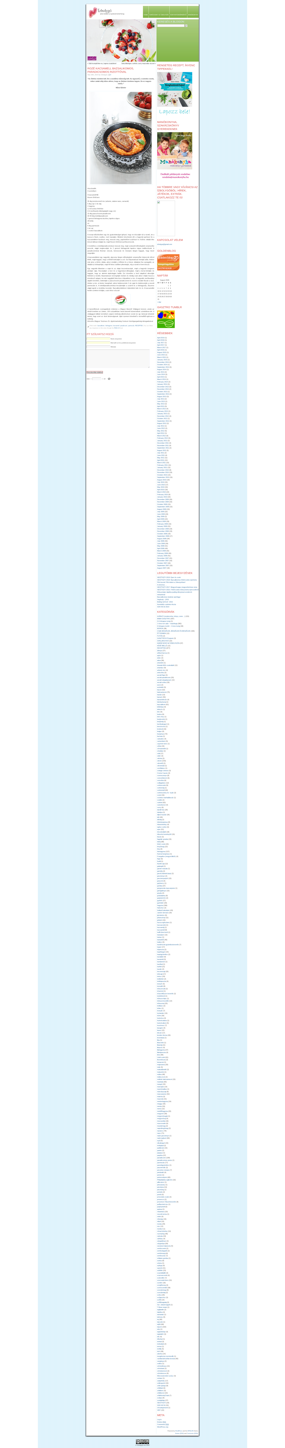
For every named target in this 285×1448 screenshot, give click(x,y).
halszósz (160, 908)
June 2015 (161, 355)
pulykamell (161, 1207)
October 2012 (162, 418)
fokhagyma (108, 325)
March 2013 (161, 409)
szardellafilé (161, 1273)
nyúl (158, 1141)
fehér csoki (161, 844)
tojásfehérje (161, 1332)
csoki (159, 795)
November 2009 (163, 502)
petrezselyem (162, 1177)
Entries (161, 1422)
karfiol (159, 966)
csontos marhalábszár (165, 797)
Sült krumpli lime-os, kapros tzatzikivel (102, 63)
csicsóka (160, 780)
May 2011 (160, 458)
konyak (160, 1011)
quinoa (159, 1209)
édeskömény (162, 824)
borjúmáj (160, 721)
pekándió (160, 1172)
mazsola (160, 1099)
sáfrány (160, 1239)
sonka (159, 1260)
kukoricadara (162, 1020)
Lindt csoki (161, 1057)
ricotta (159, 1224)
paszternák (161, 1167)
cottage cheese (162, 770)
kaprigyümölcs (162, 954)
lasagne (160, 1028)
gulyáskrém (161, 898)
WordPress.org (162, 1427)
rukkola (160, 1236)
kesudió (160, 986)
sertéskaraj (161, 1253)
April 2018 (160, 340)
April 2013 (160, 406)
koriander (160, 1013)
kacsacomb (161, 925)
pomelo (159, 1192)
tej (158, 1319)
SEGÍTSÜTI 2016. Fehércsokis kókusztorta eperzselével (177, 590)
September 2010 (163, 477)
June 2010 (161, 485)
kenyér (159, 984)
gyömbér (160, 903)
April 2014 (160, 377)
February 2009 (162, 524)
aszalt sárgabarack (164, 680)
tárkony (160, 1317)
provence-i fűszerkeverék (166, 1202)
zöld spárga (161, 1386)
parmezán (131, 325)
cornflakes (161, 768)
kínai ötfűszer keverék (165, 993)
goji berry (160, 883)
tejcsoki (160, 1322)
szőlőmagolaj (162, 1302)
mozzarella (161, 1121)
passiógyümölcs (163, 1165)
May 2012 (160, 431)
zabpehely (161, 1381)
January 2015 (162, 360)
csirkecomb (161, 785)
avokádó (160, 687)
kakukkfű (160, 940)
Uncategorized (162, 1407)
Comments (163, 1424)
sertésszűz (161, 1256)
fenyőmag (160, 846)
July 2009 (160, 511)
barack (159, 697)
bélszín (159, 709)
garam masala (162, 868)
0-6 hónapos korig (163, 621)
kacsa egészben (163, 922)
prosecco (160, 1199)
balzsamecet (161, 692)
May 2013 (160, 404)
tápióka (159, 1312)
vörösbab (160, 1368)
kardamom (161, 962)
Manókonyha (193, 15)
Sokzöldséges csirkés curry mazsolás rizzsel (137, 63)
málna (159, 1074)
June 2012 (161, 428)
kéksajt (159, 974)
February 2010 (162, 494)
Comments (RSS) (192, 1433)
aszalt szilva (161, 682)
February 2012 (162, 438)
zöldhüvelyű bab (163, 1395)
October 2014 (162, 364)
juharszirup (161, 917)
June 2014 (161, 374)
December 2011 (163, 443)
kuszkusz (160, 1025)
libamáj (159, 1045)
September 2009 (163, 507)
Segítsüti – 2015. (163, 599)
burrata (159, 736)
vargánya (160, 1361)
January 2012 (162, 440)
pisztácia (160, 1187)
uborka (159, 1354)
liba (158, 1040)
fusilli (159, 861)
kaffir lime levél (162, 932)
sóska (159, 1263)
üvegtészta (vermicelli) (165, 1356)
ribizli (159, 1221)
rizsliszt (160, 1229)
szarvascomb (162, 1275)
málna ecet (161, 1077)
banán (159, 695)
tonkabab (160, 1344)
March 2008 (161, 551)
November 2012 (163, 416)
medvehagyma (162, 1101)
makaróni (160, 1072)
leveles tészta (162, 1035)
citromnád (160, 766)
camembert (161, 741)
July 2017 (160, 342)
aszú (159, 685)
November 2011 (163, 445)
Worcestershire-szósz (165, 1376)
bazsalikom (101, 325)
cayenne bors (162, 744)
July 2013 (160, 399)
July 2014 (160, 372)
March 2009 (161, 521)
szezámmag (161, 1290)
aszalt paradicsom (163, 677)
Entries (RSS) (179, 1433)
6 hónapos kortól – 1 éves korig (168, 626)
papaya (160, 1153)
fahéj (159, 842)
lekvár (159, 1033)
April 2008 (160, 548)
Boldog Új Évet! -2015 (165, 602)
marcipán (160, 1087)
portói (159, 1194)
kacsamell (116, 325)
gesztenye (161, 876)
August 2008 (161, 538)
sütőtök (160, 1270)
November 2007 (163, 560)
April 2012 (160, 433)
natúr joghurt (161, 1138)
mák (158, 1067)
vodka (159, 1363)
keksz (159, 976)
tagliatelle (160, 1309)
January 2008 (162, 556)
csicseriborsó (162, 778)
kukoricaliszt (161, 1023)
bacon (159, 690)
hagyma (160, 905)
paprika (160, 1155)
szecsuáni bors (162, 1280)
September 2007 (163, 565)
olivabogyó (161, 1143)
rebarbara (160, 1211)
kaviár (159, 969)
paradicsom (123, 325)
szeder (159, 1283)
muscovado (161, 1123)
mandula (160, 1082)
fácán (159, 837)
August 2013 (161, 396)
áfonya (159, 650)
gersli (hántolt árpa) (164, 873)
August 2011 (161, 450)
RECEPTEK (139, 325)
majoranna (161, 1064)
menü (159, 1109)
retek (159, 1216)
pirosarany (161, 1185)
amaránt (160, 663)
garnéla (160, 871)
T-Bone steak (162, 1307)
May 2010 (160, 487)
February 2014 (162, 382)
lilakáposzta (161, 1052)
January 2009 (162, 526)
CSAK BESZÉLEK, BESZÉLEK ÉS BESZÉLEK (173, 631)
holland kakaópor (163, 910)
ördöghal (160, 1145)
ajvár (159, 655)
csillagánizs (161, 783)
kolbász (160, 1006)
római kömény (162, 1231)
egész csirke (162, 827)
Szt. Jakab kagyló (163, 1305)
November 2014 (163, 362)
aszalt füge (161, 675)
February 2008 (162, 553)
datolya (159, 812)
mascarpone (161, 1094)
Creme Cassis (162, 773)
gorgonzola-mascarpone (166, 888)
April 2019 (160, 338)
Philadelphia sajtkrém (164, 1180)
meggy (159, 1104)
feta (158, 849)
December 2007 (163, 558)
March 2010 (161, 492)
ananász (160, 668)
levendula (160, 1038)
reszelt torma (162, 1214)
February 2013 (162, 411)
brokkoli (160, 729)
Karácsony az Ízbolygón (159, 15)
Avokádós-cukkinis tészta (166, 604)
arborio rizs (161, 670)
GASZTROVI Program (165, 638)
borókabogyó (162, 724)
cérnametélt (161, 748)
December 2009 (163, 499)
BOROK (160, 628)
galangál (160, 866)
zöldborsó (160, 1393)
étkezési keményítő (164, 834)
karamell (160, 959)
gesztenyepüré (162, 878)
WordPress (178, 1431)
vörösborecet (162, 1371)
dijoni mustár (161, 815)
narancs (160, 1131)
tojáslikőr (160, 1334)
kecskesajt (161, 971)
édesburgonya (162, 822)
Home (146, 15)
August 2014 (161, 369)
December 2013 (163, 387)
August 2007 (161, 568)
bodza (159, 714)
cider (159, 756)
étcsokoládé (161, 832)
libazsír (159, 1047)
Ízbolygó (104, 10)
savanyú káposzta (164, 1246)
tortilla (159, 1349)
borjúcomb (161, 719)
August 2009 (161, 509)
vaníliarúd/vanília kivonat (166, 1358)
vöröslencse (161, 1373)
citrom (159, 761)
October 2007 (162, 563)
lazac (159, 1030)
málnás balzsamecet (164, 1079)
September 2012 (163, 421)
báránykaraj (161, 702)
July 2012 (160, 426)
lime (158, 1055)
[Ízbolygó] (166, 235)
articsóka (160, 672)
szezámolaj (161, 1292)
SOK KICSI (161, 1405)
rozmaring (160, 1234)
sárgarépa (161, 1243)
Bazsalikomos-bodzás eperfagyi (168, 597)
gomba (159, 886)
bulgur (159, 731)
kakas (159, 937)
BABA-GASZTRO (163, 619)
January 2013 (162, 413)
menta (159, 1106)
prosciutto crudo (163, 1197)
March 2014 (161, 379)
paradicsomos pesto (164, 1160)
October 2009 (162, 504)
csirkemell (160, 790)
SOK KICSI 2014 (163, 607)
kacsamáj (160, 927)
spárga (159, 1265)
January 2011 (162, 467)
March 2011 (161, 462)
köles (159, 1008)
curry (159, 807)
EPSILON (191, 1431)
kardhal (160, 964)
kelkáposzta (161, 981)
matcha (160, 1096)
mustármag (161, 1126)
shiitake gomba (162, 1258)
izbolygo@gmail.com (164, 244)
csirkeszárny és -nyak (165, 793)
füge (158, 859)
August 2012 (161, 423)
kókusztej (160, 1003)
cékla (159, 746)
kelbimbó (160, 979)
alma (159, 660)
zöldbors (160, 1390)
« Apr (159, 302)
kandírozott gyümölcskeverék (168, 944)
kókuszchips (161, 998)
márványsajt (161, 1091)
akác (159, 658)
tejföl (158, 1324)
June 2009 (161, 514)
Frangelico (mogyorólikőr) (166, 856)
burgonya (160, 734)
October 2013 (162, 391)
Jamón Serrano (162, 913)
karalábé (160, 957)
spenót (159, 1268)
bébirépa (160, 707)
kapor (159, 947)
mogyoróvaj (161, 1118)
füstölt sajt (160, 864)
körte (159, 1015)
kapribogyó (161, 952)
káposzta (160, 949)
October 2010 (162, 475)
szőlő (159, 1300)
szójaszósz (161, 1297)
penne (159, 1175)
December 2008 (163, 529)
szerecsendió (162, 1288)
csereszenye (162, 775)
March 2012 (161, 436)
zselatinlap (161, 1400)
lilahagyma (161, 1050)
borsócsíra (161, 726)
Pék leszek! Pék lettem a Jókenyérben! (171, 582)
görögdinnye (161, 891)
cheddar (160, 751)
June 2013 (161, 401)
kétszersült (161, 989)
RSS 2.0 (116, 328)
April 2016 (160, 350)
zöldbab (160, 1388)
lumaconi (160, 1062)
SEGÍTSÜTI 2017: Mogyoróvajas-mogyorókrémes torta (177, 587)
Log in (159, 1419)
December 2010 (163, 470)
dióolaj (159, 819)
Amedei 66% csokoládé (165, 665)
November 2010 (163, 472)
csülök (159, 800)
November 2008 (163, 531)
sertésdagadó (162, 1251)
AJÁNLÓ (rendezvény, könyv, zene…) (171, 616)
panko (159, 1150)
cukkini (159, 802)
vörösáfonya (161, 1366)
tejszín (159, 1327)
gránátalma (161, 895)
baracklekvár (162, 699)
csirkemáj (160, 788)
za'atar (159, 1378)
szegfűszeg (161, 1285)
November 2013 (163, 389)
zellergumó (161, 1383)
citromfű (160, 763)
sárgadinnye (161, 1241)
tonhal (159, 1341)
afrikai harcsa (162, 653)
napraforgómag (162, 1128)
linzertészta (161, 1060)
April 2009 (160, 519)
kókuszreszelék (163, 1001)
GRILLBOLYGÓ (163, 641)
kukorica (160, 1018)
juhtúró (159, 920)
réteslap (160, 1219)
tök (158, 1337)
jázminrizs (160, 915)
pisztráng (160, 1190)
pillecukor (160, 1182)
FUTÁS (160, 636)
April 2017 (160, 345)
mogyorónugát (162, 1116)
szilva (159, 1295)
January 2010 (162, 497)
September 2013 (163, 394)
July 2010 (160, 482)
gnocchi (160, 881)
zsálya (159, 1398)
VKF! (159, 1410)
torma (159, 1346)
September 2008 (163, 536)
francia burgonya (163, 854)
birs (158, 712)
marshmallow (162, 1089)
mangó (159, 1084)
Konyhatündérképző (178, 15)
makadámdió (161, 1069)
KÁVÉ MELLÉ (162, 646)
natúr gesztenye (163, 1136)
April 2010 (160, 489)
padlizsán (160, 1148)
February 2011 (162, 465)
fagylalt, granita (162, 839)
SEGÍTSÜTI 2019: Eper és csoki (169, 577)
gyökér (159, 900)
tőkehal (159, 1339)
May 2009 (160, 516)
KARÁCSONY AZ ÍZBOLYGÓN (168, 643)
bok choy (160, 717)
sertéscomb (161, 1248)
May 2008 (160, 546)
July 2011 (160, 453)
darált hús (160, 810)
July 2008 (160, 541)
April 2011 (160, 460)
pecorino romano (163, 1170)
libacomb (160, 1042)
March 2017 (161, 347)
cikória (159, 758)
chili (158, 753)
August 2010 (161, 480)
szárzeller (160, 1278)
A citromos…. (162, 585)
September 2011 (163, 448)
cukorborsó (161, 805)
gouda (159, 893)
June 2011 (161, 455)
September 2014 (163, 367)
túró (158, 1351)
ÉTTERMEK (161, 633)
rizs (158, 1226)
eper (158, 829)
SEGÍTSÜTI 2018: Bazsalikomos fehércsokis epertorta (177, 580)
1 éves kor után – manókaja (167, 623)
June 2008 (161, 543)
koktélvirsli (161, 996)
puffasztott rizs (162, 1204)
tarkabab (160, 1314)
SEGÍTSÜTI (161, 1403)
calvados (160, 739)
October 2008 (162, 534)
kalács (159, 942)
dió (158, 817)
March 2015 (161, 357)
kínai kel (160, 991)
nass (159, 1133)
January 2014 (162, 384)
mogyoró (160, 1113)
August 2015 (161, 352)
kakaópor (160, 935)
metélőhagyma (162, 1111)
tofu (158, 1329)
